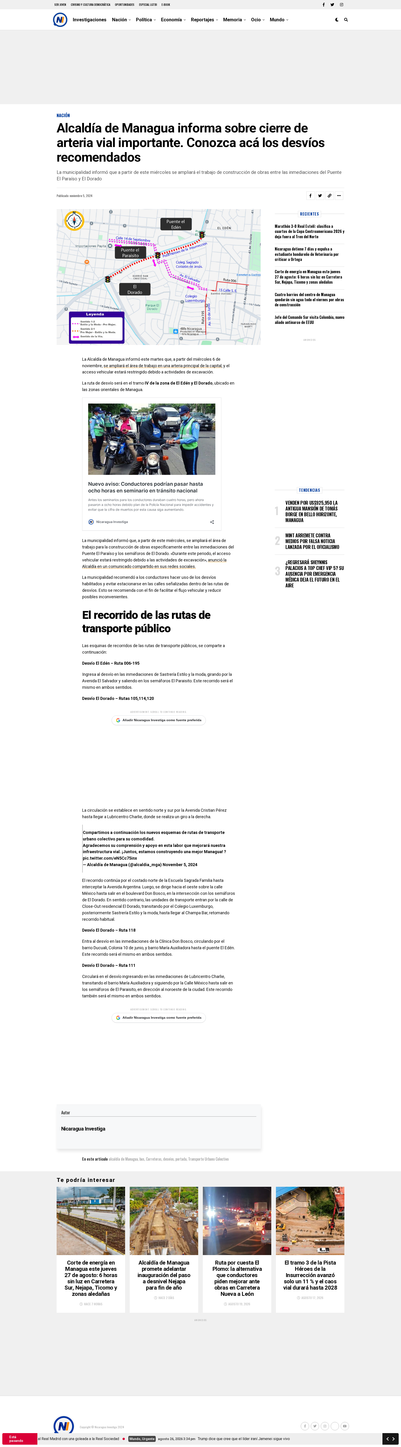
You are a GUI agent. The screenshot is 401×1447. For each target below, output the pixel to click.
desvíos (168, 1159)
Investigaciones (90, 19)
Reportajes (202, 19)
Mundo (277, 19)
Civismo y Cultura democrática (90, 4)
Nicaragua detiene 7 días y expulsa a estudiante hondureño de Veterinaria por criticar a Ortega (307, 254)
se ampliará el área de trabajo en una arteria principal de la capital (162, 365)
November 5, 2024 (180, 864)
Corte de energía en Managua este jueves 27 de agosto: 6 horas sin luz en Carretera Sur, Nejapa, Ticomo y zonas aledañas (308, 277)
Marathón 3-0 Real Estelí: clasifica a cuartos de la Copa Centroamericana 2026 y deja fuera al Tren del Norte (309, 231)
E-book (166, 4)
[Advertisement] (200, 67)
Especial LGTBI (148, 4)
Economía (171, 19)
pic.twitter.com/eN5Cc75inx (110, 858)
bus (141, 1159)
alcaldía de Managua (123, 1159)
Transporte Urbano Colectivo (208, 1159)
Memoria (232, 19)
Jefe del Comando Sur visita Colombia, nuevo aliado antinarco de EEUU (309, 319)
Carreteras (154, 1159)
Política (144, 19)
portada (181, 1159)
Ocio (256, 19)
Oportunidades (124, 4)
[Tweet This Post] (320, 195)
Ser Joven (60, 4)
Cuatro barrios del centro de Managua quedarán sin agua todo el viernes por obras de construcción (309, 300)
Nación (119, 19)
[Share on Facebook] (310, 195)
